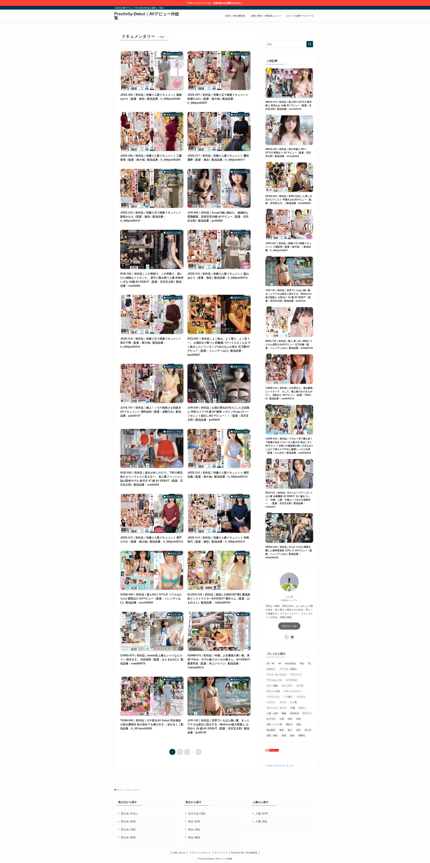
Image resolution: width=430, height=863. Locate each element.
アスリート (295, 674)
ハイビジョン (273, 696)
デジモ (300, 685)
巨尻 (298, 718)
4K (279, 663)
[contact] (292, 637)
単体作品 (294, 713)
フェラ (283, 702)
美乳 (298, 729)
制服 (284, 713)
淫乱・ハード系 (274, 724)
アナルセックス (274, 680)
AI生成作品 (290, 663)
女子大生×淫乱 (197, 813)
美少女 (308, 729)
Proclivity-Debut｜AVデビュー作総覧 (146, 16)
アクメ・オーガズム (276, 674)
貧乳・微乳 (272, 735)
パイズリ (301, 696)
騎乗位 (301, 735)
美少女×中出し (130, 813)
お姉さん (271, 668)
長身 (284, 735)
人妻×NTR (261, 813)
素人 (290, 729)
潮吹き (289, 724)
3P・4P (270, 663)
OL (309, 663)
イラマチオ (291, 680)
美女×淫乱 (194, 829)
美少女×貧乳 (128, 837)
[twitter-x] (286, 637)
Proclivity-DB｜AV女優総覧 (244, 852)
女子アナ (307, 713)
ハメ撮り (288, 696)
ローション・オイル (276, 707)
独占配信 (271, 729)
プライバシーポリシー (200, 852)
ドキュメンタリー (292, 691)
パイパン (271, 702)
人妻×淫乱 (261, 821)
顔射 (292, 735)
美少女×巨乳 (128, 821)
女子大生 (271, 718)
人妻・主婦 (272, 713)
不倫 (292, 707)
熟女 (299, 724)
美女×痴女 (194, 837)
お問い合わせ (179, 852)
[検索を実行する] (309, 44)
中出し (302, 707)
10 (198, 752)
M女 (302, 663)
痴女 (282, 729)
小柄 (282, 718)
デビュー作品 (273, 691)
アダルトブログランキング (279, 765)
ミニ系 (293, 702)
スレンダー (287, 685)
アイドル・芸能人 (288, 668)
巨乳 (290, 718)
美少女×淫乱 (128, 829)
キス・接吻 (272, 685)
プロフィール (289, 626)
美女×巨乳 (194, 821)
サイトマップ (220, 852)
